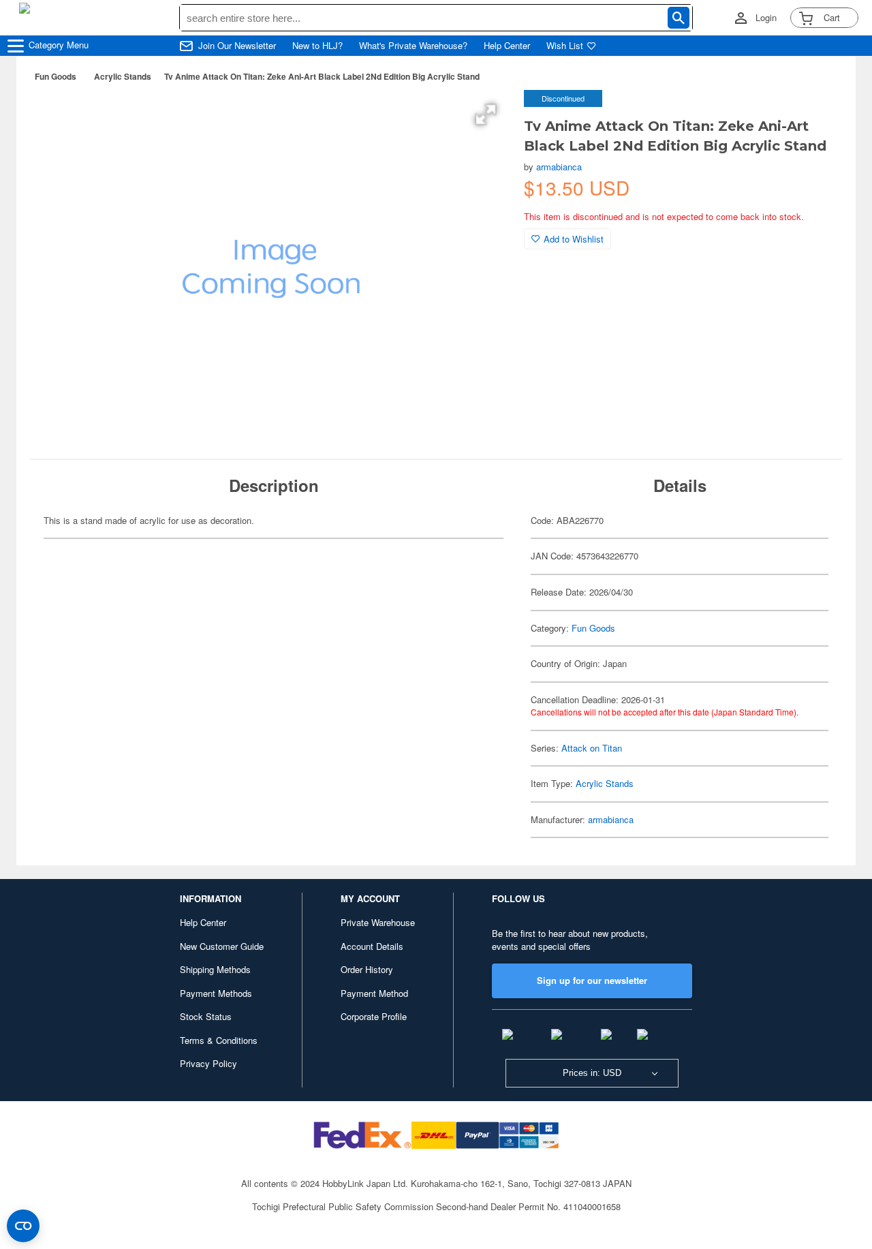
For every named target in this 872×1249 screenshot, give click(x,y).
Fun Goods (55, 76)
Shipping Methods (215, 969)
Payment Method (374, 993)
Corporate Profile (374, 1016)
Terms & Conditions (219, 1040)
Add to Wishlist (574, 238)
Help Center (507, 46)
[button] (486, 114)
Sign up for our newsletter (592, 980)
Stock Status (206, 1016)
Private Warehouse (378, 922)
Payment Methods (216, 993)
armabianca (559, 166)
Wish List (564, 46)
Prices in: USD (592, 1073)
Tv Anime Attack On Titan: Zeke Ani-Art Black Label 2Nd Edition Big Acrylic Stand (322, 76)
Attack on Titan (591, 747)
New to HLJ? (317, 46)
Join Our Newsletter (237, 46)
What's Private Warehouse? (413, 46)
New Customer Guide (222, 946)
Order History (367, 969)
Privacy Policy (208, 1063)
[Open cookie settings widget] (23, 1225)
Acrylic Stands (122, 76)
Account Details (372, 946)
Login (766, 18)
